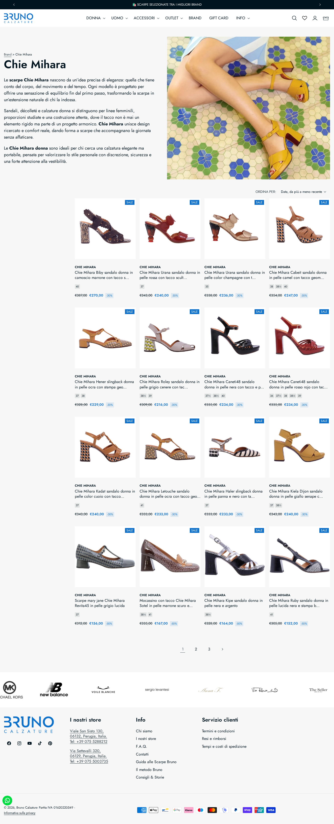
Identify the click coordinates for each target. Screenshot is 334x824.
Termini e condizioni (218, 731)
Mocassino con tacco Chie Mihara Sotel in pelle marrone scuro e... (168, 603)
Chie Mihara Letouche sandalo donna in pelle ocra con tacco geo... (170, 494)
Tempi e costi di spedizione (224, 746)
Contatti (142, 754)
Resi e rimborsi (214, 738)
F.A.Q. (141, 746)
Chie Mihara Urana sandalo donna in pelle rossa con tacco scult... (170, 275)
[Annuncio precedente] (14, 4)
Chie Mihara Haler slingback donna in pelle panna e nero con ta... (233, 494)
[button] (94, 18)
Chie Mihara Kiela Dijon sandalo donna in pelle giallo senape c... (296, 494)
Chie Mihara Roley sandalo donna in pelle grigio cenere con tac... (170, 384)
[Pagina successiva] (222, 649)
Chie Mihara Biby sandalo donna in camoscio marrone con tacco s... (104, 275)
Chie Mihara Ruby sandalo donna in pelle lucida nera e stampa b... (298, 603)
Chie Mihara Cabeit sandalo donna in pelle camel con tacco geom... (298, 275)
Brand (7, 54)
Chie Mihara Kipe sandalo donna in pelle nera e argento (233, 603)
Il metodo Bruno (149, 769)
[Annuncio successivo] (320, 4)
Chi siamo (144, 731)
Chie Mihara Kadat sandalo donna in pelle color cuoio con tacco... (105, 494)
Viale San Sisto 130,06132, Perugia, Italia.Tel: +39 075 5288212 (88, 736)
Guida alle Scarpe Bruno (156, 762)
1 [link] (183, 649)
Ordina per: (266, 191)
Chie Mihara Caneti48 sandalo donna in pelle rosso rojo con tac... (298, 384)
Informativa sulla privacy (19, 813)
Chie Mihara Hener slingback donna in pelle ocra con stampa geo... (104, 384)
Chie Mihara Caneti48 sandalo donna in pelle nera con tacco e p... (234, 384)
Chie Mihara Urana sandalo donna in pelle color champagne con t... (234, 275)
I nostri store (146, 738)
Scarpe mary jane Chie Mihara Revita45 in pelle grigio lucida (100, 603)
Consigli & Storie (150, 777)
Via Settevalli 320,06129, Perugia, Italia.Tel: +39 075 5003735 (89, 756)
